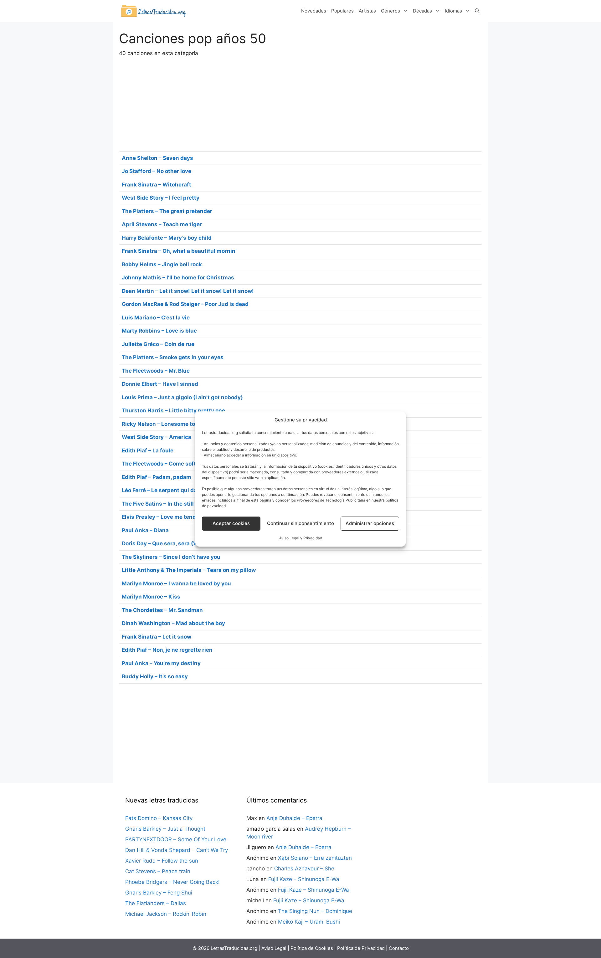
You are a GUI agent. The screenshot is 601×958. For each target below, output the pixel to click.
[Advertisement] (300, 104)
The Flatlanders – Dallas (155, 903)
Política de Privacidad (361, 948)
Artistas (367, 11)
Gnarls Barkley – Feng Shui (158, 892)
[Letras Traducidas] (153, 11)
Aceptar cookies (231, 523)
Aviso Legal (273, 948)
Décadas (422, 11)
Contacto (399, 948)
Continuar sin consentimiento (300, 523)
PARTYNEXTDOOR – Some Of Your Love (175, 839)
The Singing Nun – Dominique (315, 911)
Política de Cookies (311, 948)
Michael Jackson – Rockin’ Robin (165, 914)
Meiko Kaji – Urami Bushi (309, 922)
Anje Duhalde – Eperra (294, 818)
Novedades (313, 11)
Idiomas (453, 11)
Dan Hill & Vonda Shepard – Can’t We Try (176, 850)
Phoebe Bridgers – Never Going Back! (172, 882)
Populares (342, 11)
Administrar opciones (370, 523)
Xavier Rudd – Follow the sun (161, 861)
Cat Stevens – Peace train (157, 871)
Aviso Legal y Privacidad (300, 538)
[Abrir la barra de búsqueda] (477, 11)
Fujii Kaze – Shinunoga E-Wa (303, 879)
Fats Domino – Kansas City (159, 818)
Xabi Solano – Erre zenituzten (315, 858)
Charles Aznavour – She (304, 868)
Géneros (390, 11)
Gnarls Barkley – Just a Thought (165, 829)
